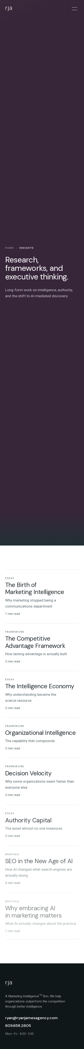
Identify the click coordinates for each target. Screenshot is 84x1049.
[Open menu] (74, 8)
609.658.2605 (18, 1025)
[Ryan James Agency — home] (15, 8)
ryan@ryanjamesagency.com (31, 1017)
